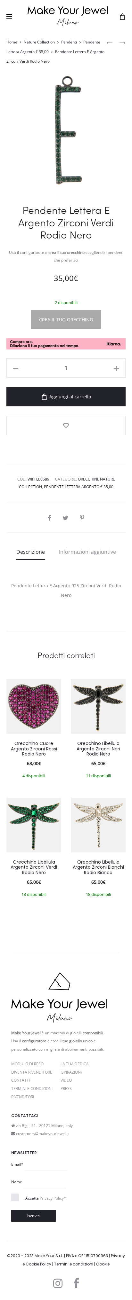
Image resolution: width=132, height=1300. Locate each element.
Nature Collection (39, 42)
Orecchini (88, 479)
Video (66, 1080)
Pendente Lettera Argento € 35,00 (78, 486)
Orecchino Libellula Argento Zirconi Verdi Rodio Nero (34, 867)
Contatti (20, 1080)
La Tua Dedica (75, 1064)
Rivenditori (22, 1097)
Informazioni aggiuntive (87, 551)
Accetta (45, 1198)
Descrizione (30, 551)
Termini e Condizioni (32, 1088)
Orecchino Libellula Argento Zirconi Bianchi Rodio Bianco (98, 867)
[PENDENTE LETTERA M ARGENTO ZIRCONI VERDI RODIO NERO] (119, 42)
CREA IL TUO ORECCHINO (66, 320)
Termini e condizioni (73, 1264)
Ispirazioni (71, 1072)
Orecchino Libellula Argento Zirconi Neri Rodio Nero (98, 748)
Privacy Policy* (53, 1198)
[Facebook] (76, 1283)
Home (11, 42)
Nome (16, 1182)
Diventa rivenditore (31, 1072)
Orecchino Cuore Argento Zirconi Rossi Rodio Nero (34, 748)
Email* (17, 1164)
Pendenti (69, 42)
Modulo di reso (27, 1064)
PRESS (66, 1088)
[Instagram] (57, 1283)
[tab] (30, 552)
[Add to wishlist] (66, 425)
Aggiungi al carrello (69, 397)
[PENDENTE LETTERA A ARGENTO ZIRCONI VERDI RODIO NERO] (109, 42)
